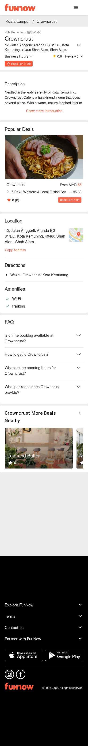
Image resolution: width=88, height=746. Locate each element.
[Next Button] (79, 413)
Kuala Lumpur (18, 21)
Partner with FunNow (23, 638)
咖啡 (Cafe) (34, 32)
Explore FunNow (19, 605)
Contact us (14, 627)
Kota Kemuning (14, 32)
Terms (10, 616)
